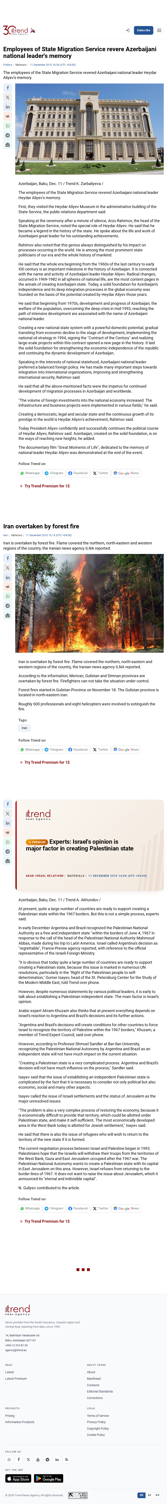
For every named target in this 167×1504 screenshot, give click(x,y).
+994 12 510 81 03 (16, 1345)
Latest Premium (16, 1378)
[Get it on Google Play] (48, 1478)
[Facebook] (19, 1459)
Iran (24, 728)
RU (157, 1495)
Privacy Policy (96, 1422)
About (91, 1372)
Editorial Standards (100, 1391)
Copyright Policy (98, 1428)
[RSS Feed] (66, 1459)
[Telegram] (47, 1459)
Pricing (10, 1415)
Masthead (94, 1378)
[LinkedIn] (57, 1459)
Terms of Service (98, 1415)
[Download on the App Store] (18, 1478)
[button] (7, 88)
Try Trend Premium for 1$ (47, 486)
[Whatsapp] (9, 1459)
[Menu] (159, 30)
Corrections (95, 1398)
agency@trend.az (16, 1350)
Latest (9, 1372)
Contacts (93, 1385)
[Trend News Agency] (17, 1310)
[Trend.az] (19, 30)
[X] (28, 1459)
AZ (149, 1495)
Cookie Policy (96, 1435)
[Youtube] (38, 1459)
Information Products (19, 1422)
